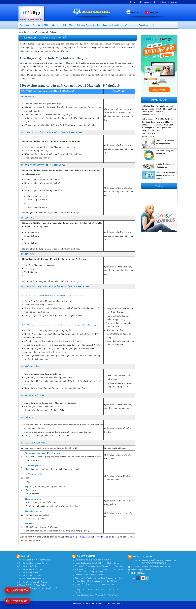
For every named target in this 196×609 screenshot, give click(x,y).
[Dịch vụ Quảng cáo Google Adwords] (159, 218)
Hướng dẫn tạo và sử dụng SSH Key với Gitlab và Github (166, 109)
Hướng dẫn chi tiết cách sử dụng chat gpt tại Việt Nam (96, 581)
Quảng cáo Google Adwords (88, 25)
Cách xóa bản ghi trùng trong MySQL (89, 575)
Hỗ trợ (135, 2)
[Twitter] (147, 578)
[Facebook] (138, 578)
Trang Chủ (24, 25)
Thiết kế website (50, 25)
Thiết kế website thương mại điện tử (33, 563)
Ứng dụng (129, 25)
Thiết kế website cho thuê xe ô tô (31, 579)
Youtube (154, 12)
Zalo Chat (135, 12)
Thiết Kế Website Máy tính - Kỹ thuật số (43, 32)
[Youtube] (143, 578)
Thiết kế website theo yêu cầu (30, 576)
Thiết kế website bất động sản (30, 569)
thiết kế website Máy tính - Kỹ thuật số (89, 537)
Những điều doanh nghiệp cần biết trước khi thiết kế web (166, 176)
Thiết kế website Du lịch (28, 566)
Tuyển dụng (161, 2)
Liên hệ (174, 2)
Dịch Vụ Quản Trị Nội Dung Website (33, 585)
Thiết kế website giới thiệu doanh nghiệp (35, 560)
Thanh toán (147, 2)
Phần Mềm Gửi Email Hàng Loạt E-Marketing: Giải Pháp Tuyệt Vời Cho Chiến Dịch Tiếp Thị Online (165, 125)
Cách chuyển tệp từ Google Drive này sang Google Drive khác (99, 566)
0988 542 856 (95, 11)
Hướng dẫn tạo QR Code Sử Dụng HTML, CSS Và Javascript (98, 595)
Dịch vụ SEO (68, 25)
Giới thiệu (36, 25)
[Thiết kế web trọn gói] (159, 65)
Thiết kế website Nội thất (28, 573)
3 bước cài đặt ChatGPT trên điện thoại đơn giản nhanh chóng (99, 578)
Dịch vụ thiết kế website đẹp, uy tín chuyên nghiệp (38, 588)
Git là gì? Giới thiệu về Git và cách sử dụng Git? (93, 560)
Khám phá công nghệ (111, 25)
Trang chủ (22, 32)
